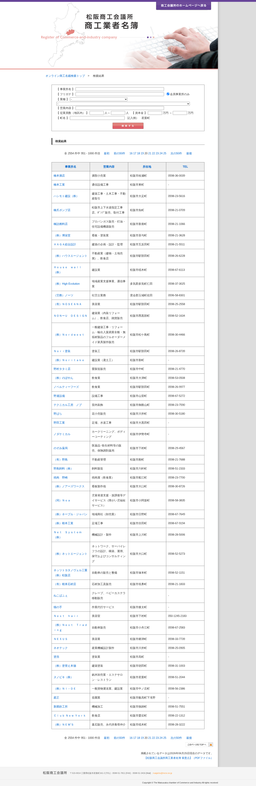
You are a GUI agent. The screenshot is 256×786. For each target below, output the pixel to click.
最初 (106, 153)
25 (164, 153)
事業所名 (70, 166)
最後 (189, 153)
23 (157, 153)
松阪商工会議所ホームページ (183, 5)
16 (130, 153)
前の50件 (119, 153)
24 (160, 153)
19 (142, 153)
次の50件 (176, 153)
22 (153, 153)
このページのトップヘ (199, 744)
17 (134, 153)
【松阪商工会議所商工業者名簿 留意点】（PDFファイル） (178, 757)
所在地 (147, 166)
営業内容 (109, 166)
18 (138, 153)
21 (149, 153)
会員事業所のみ (179, 94)
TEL (185, 166)
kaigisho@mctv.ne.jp (162, 773)
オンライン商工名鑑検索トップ (65, 75)
